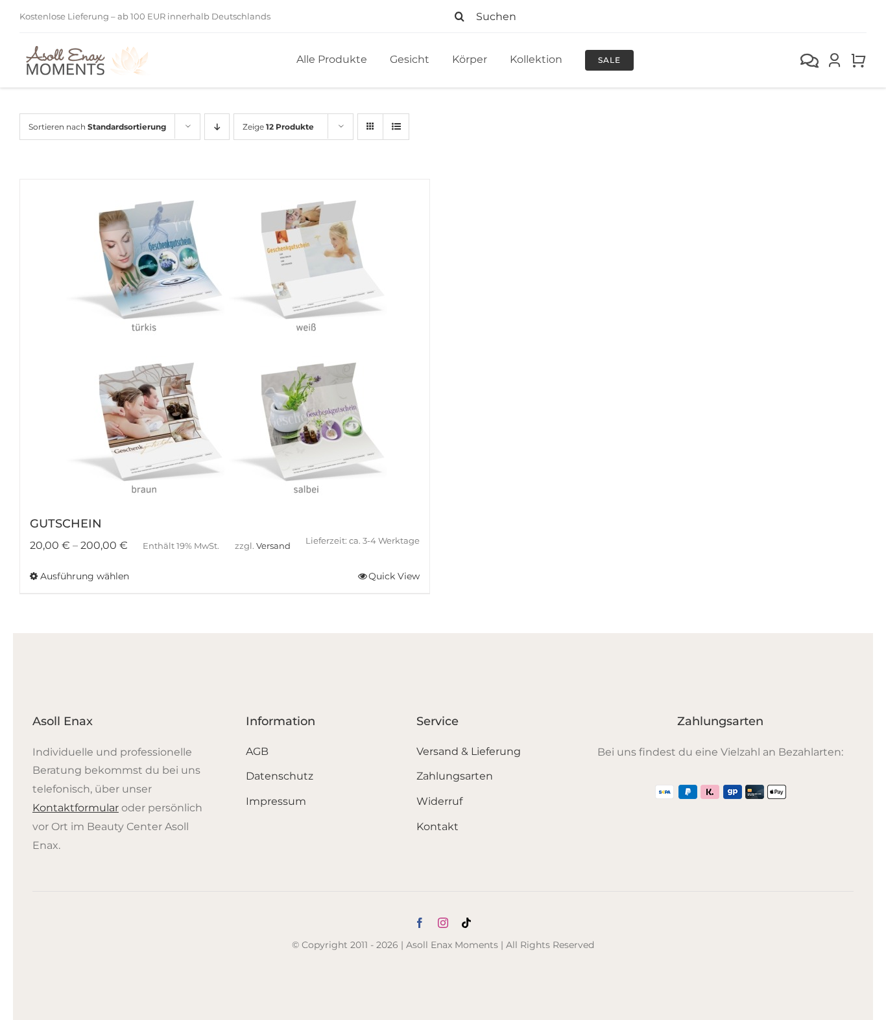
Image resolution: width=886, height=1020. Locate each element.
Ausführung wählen (84, 576)
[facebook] (419, 923)
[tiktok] (466, 923)
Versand (273, 546)
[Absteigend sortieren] (217, 126)
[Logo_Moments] (87, 48)
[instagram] (443, 923)
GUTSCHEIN (66, 523)
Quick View (394, 576)
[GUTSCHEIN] (224, 342)
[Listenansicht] (396, 126)
